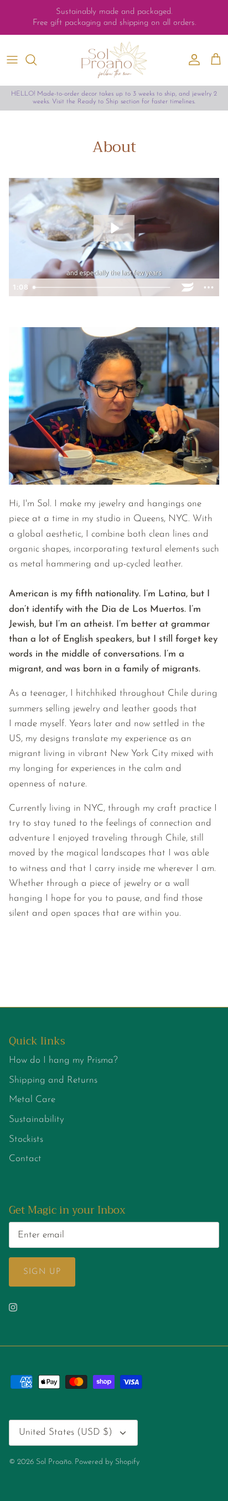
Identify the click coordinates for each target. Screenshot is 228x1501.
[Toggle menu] (12, 60)
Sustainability (36, 1119)
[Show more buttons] (208, 287)
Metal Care (32, 1099)
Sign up (42, 1272)
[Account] (191, 60)
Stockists (26, 1139)
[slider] (103, 287)
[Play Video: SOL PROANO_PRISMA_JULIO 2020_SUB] (114, 228)
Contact (25, 1158)
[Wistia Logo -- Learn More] (187, 287)
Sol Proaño (53, 1462)
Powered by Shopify (107, 1462)
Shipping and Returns (53, 1080)
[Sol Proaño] (114, 60)
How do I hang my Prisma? (63, 1060)
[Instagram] (13, 1307)
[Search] (36, 60)
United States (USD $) (65, 1432)
